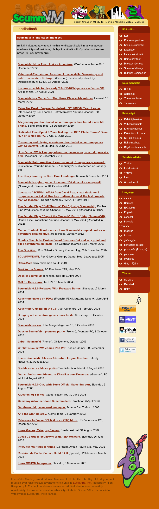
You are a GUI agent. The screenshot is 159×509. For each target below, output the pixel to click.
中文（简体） (131, 263)
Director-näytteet (133, 63)
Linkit (127, 177)
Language (128, 192)
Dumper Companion (135, 73)
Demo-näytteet (132, 59)
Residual (129, 284)
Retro (127, 289)
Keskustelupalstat (134, 45)
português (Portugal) (135, 249)
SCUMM (129, 279)
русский (129, 254)
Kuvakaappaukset (134, 40)
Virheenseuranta (133, 124)
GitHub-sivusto (132, 138)
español (128, 217)
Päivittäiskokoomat (135, 133)
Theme (126, 273)
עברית (122, 226)
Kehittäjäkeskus (133, 119)
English (128, 212)
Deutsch (128, 203)
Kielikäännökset (133, 128)
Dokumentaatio (131, 83)
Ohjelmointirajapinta (135, 147)
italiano (128, 235)
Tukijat (128, 163)
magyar (128, 231)
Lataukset (129, 49)
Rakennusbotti (132, 142)
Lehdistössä (131, 168)
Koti (126, 35)
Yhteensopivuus (133, 98)
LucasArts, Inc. (82, 482)
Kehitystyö (128, 113)
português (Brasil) (134, 245)
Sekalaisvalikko (131, 157)
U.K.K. (128, 89)
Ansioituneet (131, 182)
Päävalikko (128, 29)
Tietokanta (130, 103)
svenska (129, 259)
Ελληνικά (129, 207)
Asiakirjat (129, 94)
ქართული (130, 240)
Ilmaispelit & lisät (133, 54)
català (127, 198)
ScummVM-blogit (133, 68)
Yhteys (128, 173)
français (128, 221)
